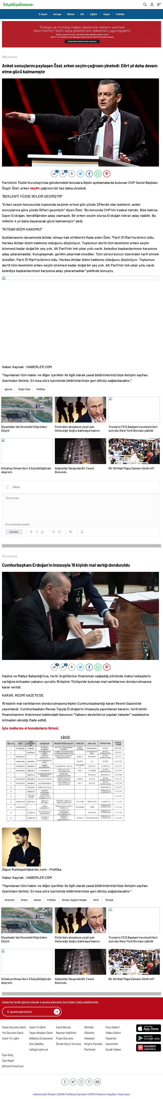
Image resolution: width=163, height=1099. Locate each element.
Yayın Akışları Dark (41, 1032)
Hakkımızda (39, 1094)
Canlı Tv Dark (37, 1027)
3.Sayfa (43, 14)
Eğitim (93, 14)
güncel (8, 389)
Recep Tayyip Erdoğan (74, 899)
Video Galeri (113, 1032)
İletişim (52, 1094)
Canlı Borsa (63, 1027)
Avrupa (57, 14)
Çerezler (82, 1094)
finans (24, 899)
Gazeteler (112, 1044)
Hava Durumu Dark (14, 1027)
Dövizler (89, 1032)
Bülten (71, 14)
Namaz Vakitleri (66, 1032)
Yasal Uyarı (124, 1094)
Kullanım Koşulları (106, 1094)
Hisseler (89, 1038)
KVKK (91, 1094)
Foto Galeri (112, 1027)
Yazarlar (111, 1038)
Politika (120, 14)
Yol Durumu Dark (12, 1032)
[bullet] (59, 531)
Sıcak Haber (113, 1049)
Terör (96, 899)
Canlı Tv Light (10, 1038)
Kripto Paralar (93, 1044)
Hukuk (37, 899)
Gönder (14, 532)
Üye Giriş (7, 1055)
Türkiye (109, 899)
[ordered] (53, 531)
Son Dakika (36, 1044)
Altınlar (89, 1027)
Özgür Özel (24, 389)
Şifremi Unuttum (12, 1066)
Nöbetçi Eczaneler (41, 1038)
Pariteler (90, 1049)
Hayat (106, 14)
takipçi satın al (38, 1049)
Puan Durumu (64, 1038)
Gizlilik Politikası (67, 1094)
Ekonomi (10, 899)
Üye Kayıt (8, 1060)
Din (82, 14)
